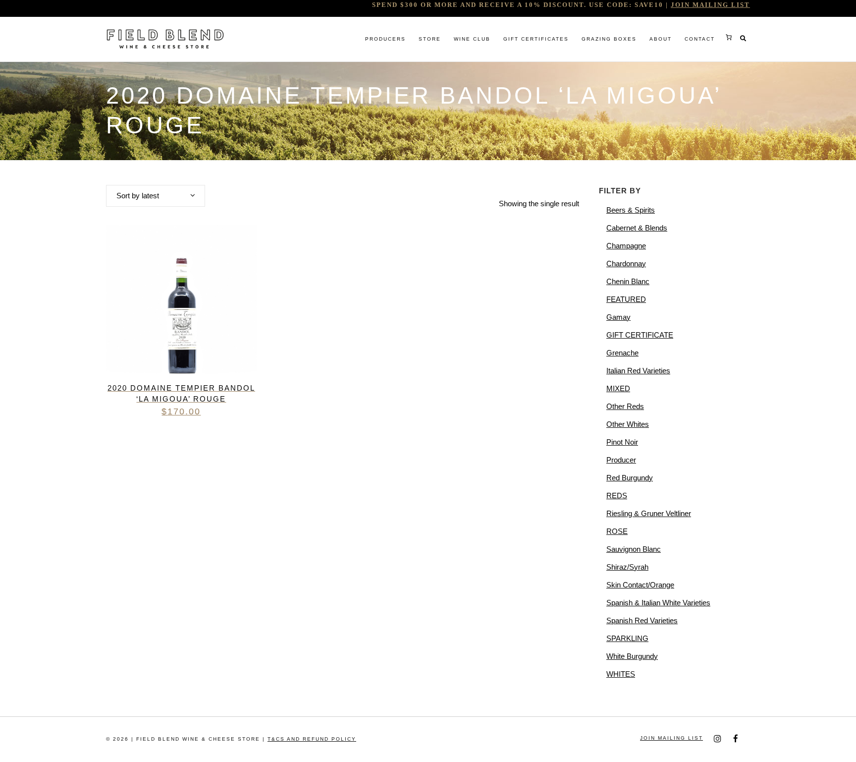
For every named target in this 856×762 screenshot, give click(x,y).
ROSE (617, 531)
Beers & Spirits (630, 210)
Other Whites (627, 424)
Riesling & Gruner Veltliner (648, 513)
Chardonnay (626, 263)
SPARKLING (627, 638)
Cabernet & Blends (636, 228)
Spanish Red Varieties (642, 620)
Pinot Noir (622, 442)
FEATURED (626, 299)
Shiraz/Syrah (627, 567)
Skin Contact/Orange (640, 585)
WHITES (620, 674)
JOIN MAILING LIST (710, 4)
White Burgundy (632, 656)
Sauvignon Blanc (633, 549)
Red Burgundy (629, 477)
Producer (621, 460)
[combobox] (155, 196)
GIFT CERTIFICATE (639, 335)
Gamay (618, 317)
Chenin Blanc (627, 281)
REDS (616, 495)
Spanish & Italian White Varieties (658, 602)
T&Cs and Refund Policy (312, 739)
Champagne (626, 245)
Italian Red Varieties (638, 370)
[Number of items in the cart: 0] (728, 37)
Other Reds (625, 406)
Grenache (622, 353)
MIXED (618, 388)
